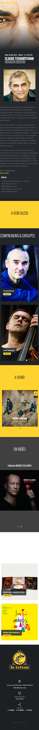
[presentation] (2, 409)
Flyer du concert (4, 173)
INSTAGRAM (21, 710)
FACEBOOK (11, 710)
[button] (19, 428)
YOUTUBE (29, 710)
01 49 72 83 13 (20, 699)
